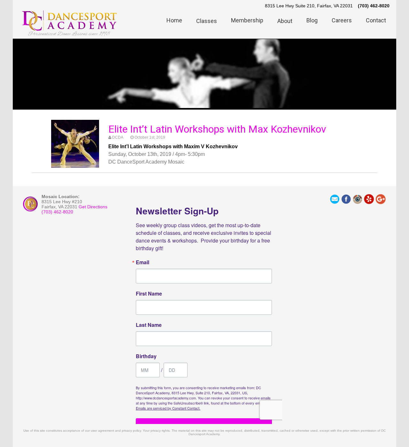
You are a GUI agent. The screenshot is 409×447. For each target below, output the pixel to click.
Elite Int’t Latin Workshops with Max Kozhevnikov (217, 129)
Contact (376, 20)
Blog (312, 20)
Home (174, 20)
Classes (206, 21)
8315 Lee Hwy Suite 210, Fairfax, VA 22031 (309, 5)
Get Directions (93, 206)
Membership (247, 20)
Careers (342, 20)
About (284, 21)
